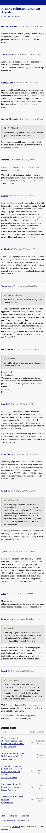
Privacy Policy (23, 821)
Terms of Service (8, 821)
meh (12, 601)
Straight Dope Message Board (13, 3)
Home (3, 816)
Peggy (14, 326)
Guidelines (24, 816)
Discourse (16, 827)
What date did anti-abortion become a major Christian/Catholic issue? (12, 741)
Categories (13, 816)
